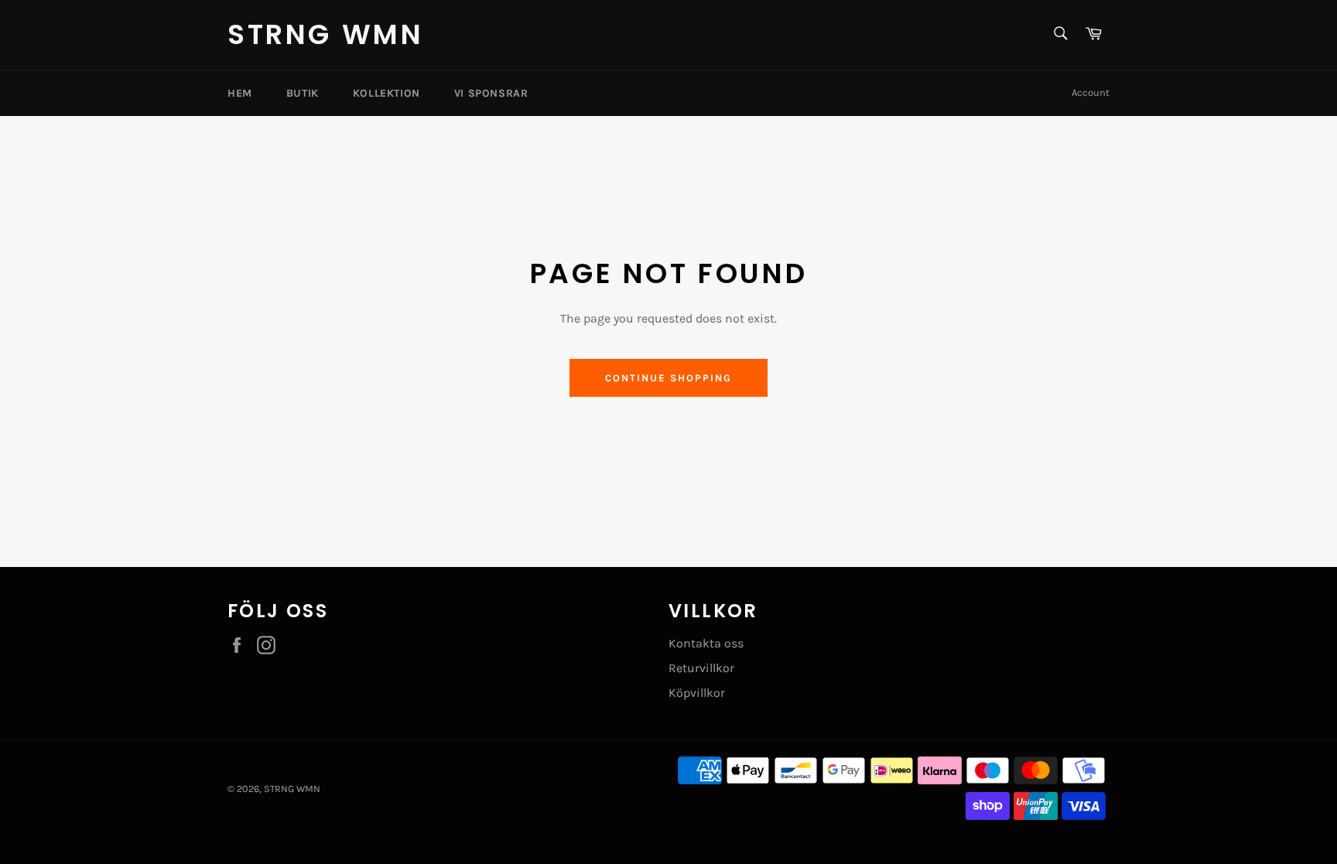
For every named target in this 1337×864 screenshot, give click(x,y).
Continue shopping (668, 378)
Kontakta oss (706, 643)
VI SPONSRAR (491, 93)
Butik (302, 93)
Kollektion (386, 93)
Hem (239, 93)
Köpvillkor (696, 692)
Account (1091, 92)
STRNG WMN (325, 34)
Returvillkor (701, 668)
